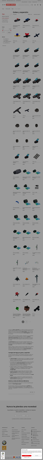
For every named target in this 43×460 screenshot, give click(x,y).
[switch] (3, 458)
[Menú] (4, 452)
